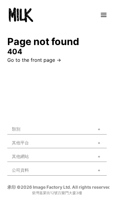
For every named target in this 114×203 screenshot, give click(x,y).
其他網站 (20, 156)
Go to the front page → (34, 60)
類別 (16, 128)
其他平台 (20, 142)
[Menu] (104, 15)
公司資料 (20, 170)
